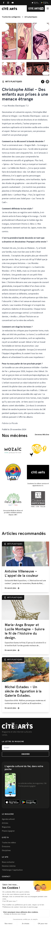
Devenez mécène (9, 866)
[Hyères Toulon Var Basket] (13, 472)
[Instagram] (8, 2)
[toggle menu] (47, 8)
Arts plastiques (31, 17)
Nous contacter (8, 862)
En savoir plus (10, 588)
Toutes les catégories (11, 17)
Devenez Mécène (42, 434)
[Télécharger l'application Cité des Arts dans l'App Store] (35, 2)
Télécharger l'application (12, 870)
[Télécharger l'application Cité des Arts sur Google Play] (44, 2)
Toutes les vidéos (9, 842)
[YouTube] (12, 2)
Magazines (6, 827)
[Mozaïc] (13, 450)
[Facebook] (3, 2)
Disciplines (6, 850)
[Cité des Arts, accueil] (17, 726)
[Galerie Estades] (38, 499)
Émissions (6, 846)
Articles (5, 823)
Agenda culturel (8, 819)
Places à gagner (8, 831)
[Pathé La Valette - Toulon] (38, 450)
